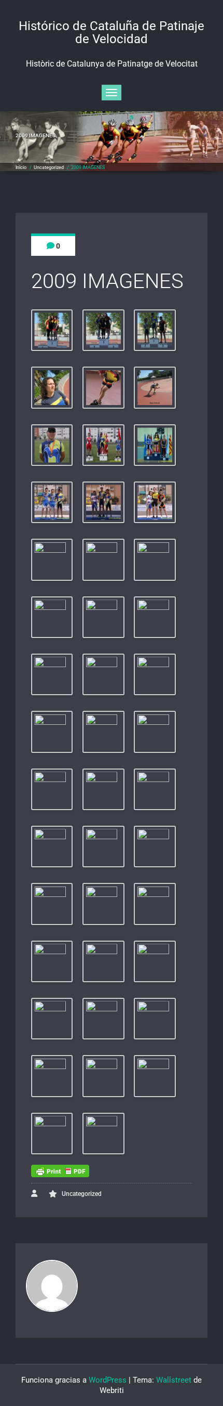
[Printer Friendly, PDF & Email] (60, 1171)
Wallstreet (173, 1380)
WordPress (108, 1380)
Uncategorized (49, 167)
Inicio (21, 167)
